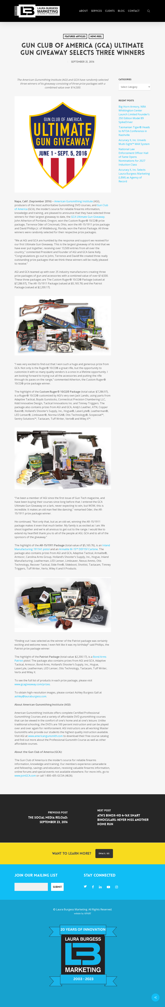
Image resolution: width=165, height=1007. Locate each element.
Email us (104, 853)
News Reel (96, 36)
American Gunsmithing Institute (73, 201)
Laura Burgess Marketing (71, 909)
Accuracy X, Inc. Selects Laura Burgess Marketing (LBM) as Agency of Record (134, 175)
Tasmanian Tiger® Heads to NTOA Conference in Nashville (134, 131)
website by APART (82, 913)
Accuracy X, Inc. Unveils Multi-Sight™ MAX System (134, 142)
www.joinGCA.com (25, 775)
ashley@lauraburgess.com (30, 696)
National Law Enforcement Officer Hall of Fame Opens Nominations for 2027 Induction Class (133, 156)
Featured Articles (75, 36)
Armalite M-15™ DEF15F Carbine (78, 549)
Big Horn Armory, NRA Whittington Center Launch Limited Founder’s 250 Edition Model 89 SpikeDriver (134, 114)
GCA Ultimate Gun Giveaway (88, 217)
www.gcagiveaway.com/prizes (32, 684)
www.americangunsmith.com (45, 736)
